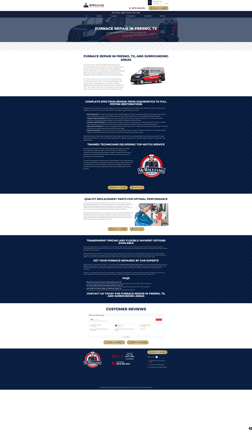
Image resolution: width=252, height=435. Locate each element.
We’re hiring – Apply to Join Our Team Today (126, 13)
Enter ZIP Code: (157, 1)
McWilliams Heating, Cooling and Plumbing (131, 264)
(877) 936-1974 (138, 8)
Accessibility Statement (147, 387)
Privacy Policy (138, 387)
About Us (162, 16)
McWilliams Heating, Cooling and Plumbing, (98, 79)
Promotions (147, 16)
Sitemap (133, 387)
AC (86, 16)
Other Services (130, 16)
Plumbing (114, 16)
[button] (158, 8)
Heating (99, 16)
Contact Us (95, 293)
